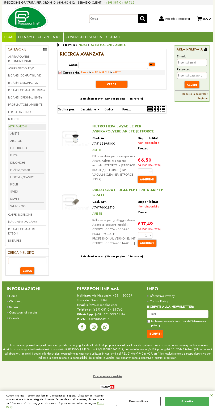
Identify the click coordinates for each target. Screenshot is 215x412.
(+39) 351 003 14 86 (110, 314)
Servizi (43, 37)
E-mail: (181, 56)
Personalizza (138, 401)
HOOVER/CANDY (22, 177)
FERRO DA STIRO (19, 112)
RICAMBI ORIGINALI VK (23, 83)
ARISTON (16, 141)
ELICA (14, 155)
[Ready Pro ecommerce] (107, 387)
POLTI (14, 184)
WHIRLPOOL (18, 206)
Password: (184, 69)
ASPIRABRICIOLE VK (21, 68)
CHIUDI (211, 395)
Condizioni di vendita (84, 37)
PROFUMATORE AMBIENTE (25, 104)
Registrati (203, 98)
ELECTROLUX (18, 148)
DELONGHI (17, 163)
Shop (57, 37)
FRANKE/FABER (20, 170)
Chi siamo (15, 301)
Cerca (73, 64)
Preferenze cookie (107, 376)
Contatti (113, 37)
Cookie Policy (159, 301)
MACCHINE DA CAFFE (22, 222)
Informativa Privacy (162, 296)
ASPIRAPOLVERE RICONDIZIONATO (20, 58)
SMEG (14, 191)
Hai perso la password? (194, 94)
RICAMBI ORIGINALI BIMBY (25, 97)
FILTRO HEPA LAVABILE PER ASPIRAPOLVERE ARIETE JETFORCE (123, 129)
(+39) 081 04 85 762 (119, 2)
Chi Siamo (26, 37)
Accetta (187, 401)
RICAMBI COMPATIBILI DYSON (22, 231)
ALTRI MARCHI (17, 126)
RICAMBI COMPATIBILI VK (24, 75)
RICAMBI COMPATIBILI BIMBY (26, 90)
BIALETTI (13, 119)
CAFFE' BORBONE (20, 214)
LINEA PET (14, 240)
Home (9, 37)
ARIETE (14, 133)
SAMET (14, 199)
